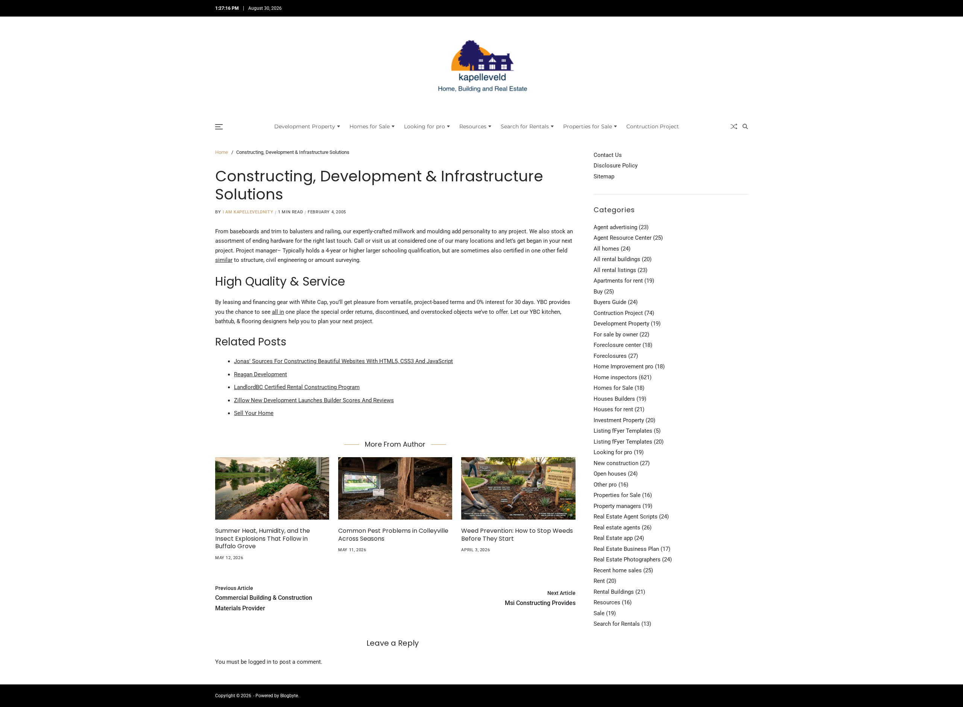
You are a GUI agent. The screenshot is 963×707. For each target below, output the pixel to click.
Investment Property (619, 420)
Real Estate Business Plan (626, 549)
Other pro (605, 484)
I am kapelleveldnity (248, 212)
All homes (606, 248)
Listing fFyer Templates (623, 430)
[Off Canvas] (219, 126)
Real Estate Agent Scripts (626, 516)
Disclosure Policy (616, 165)
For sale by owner (616, 334)
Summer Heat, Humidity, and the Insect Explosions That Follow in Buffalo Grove (262, 538)
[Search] (745, 126)
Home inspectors (615, 377)
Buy (598, 291)
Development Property (304, 126)
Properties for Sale (587, 126)
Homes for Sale (369, 126)
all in (278, 312)
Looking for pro (424, 126)
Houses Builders (614, 398)
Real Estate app (613, 538)
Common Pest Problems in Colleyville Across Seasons (393, 534)
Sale (599, 613)
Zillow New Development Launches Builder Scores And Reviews (314, 400)
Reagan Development (260, 374)
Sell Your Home (253, 413)
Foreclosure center (617, 345)
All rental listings (615, 270)
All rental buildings (617, 259)
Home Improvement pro (623, 366)
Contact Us (608, 155)
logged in (259, 661)
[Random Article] (734, 126)
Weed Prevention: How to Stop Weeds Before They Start (517, 534)
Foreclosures (610, 356)
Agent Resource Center (623, 237)
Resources (472, 126)
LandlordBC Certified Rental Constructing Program (297, 387)
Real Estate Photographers (627, 559)
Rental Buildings (614, 591)
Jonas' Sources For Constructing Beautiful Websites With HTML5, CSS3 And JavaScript (343, 361)
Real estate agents (617, 527)
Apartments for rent (618, 280)
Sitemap (604, 176)
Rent (599, 581)
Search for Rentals (525, 126)
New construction (616, 463)
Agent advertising (615, 227)
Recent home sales (618, 570)
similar (223, 260)
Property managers (617, 506)
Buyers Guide (610, 302)
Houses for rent (613, 409)
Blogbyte (289, 695)
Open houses (610, 473)
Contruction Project (652, 126)
